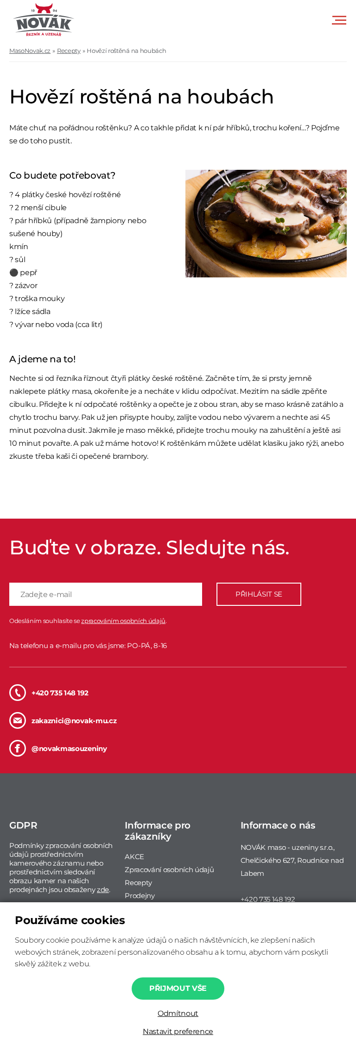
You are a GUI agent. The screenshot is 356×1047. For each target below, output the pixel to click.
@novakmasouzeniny (69, 748)
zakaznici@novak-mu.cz (74, 720)
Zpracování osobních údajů (169, 869)
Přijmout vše (178, 988)
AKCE (134, 856)
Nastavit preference (178, 1031)
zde (103, 889)
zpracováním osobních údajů (123, 620)
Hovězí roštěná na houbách (126, 50)
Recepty (69, 50)
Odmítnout (178, 1013)
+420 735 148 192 (60, 692)
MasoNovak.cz (30, 50)
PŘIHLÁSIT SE (258, 594)
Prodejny (139, 895)
